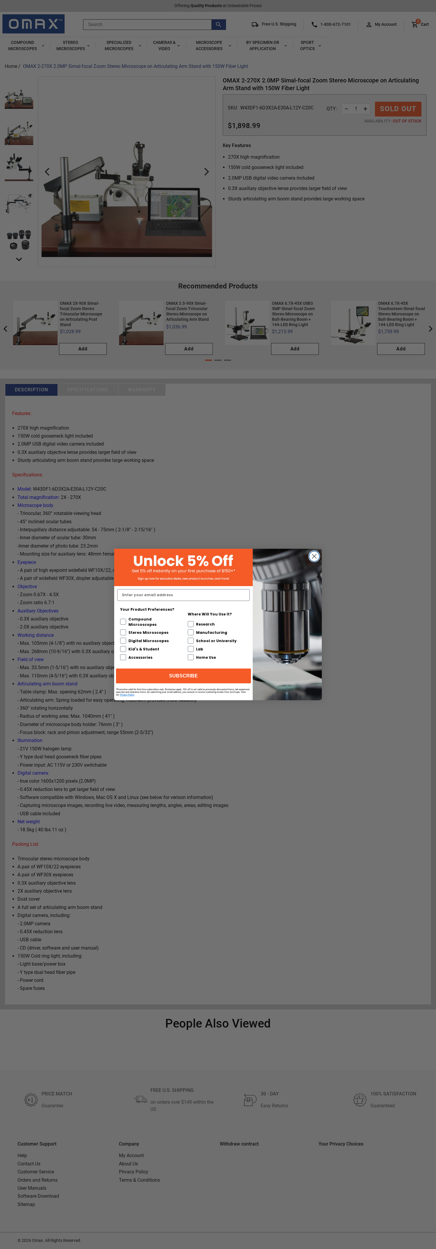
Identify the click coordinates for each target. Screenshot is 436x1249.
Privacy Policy (127, 694)
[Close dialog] (314, 556)
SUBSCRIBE (183, 675)
